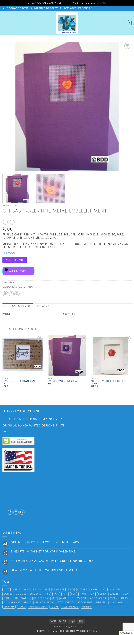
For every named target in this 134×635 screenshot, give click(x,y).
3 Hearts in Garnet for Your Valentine (43, 551)
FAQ (66, 627)
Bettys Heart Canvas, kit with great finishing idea (52, 560)
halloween (22, 598)
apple (16, 589)
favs (56, 594)
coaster (115, 589)
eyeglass (35, 594)
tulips (54, 607)
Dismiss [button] (102, 2)
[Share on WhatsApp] (5, 293)
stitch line (85, 602)
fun (92, 594)
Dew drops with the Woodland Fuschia (44, 570)
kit (55, 598)
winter (86, 607)
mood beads (98, 598)
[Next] (125, 107)
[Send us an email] (21, 512)
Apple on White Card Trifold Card (109, 382)
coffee (7, 594)
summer (101, 602)
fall (47, 594)
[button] (4, 23)
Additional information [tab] (18, 306)
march (81, 598)
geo (125, 594)
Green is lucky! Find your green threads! (45, 542)
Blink (94, 589)
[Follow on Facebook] (10, 512)
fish (65, 594)
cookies (21, 594)
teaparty (9, 607)
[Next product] (5, 222)
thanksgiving (38, 607)
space (27, 602)
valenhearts (70, 607)
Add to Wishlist (20, 271)
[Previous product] (12, 222)
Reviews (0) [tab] (42, 306)
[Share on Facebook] (11, 293)
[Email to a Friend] (16, 293)
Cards (16, 206)
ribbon (125, 598)
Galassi (114, 594)
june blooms (41, 598)
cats (104, 589)
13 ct (6, 589)
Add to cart (14, 260)
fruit (82, 594)
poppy (113, 598)
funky (102, 594)
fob (73, 594)
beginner (58, 589)
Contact (56, 627)
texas (21, 607)
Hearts (32, 287)
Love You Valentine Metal (62, 381)
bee (47, 589)
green (7, 598)
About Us (77, 627)
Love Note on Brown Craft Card (19, 382)
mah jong (66, 598)
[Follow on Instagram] (16, 512)
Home (5, 206)
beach (37, 589)
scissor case (11, 602)
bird (71, 589)
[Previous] (9, 107)
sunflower (116, 602)
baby (27, 589)
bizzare (82, 589)
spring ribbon (43, 602)
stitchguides (65, 602)
